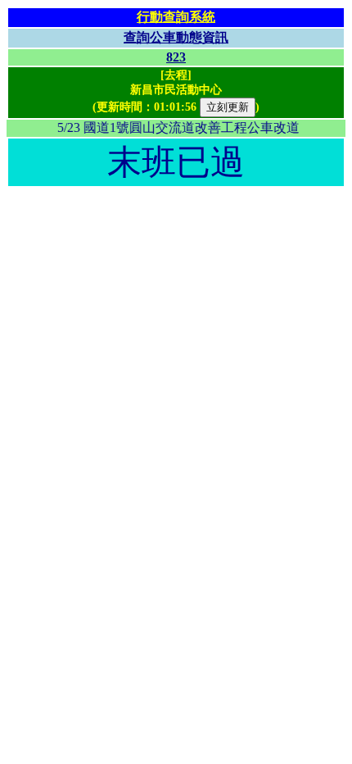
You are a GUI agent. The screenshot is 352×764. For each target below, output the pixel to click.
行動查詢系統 (176, 17)
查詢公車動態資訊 (176, 37)
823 (176, 57)
